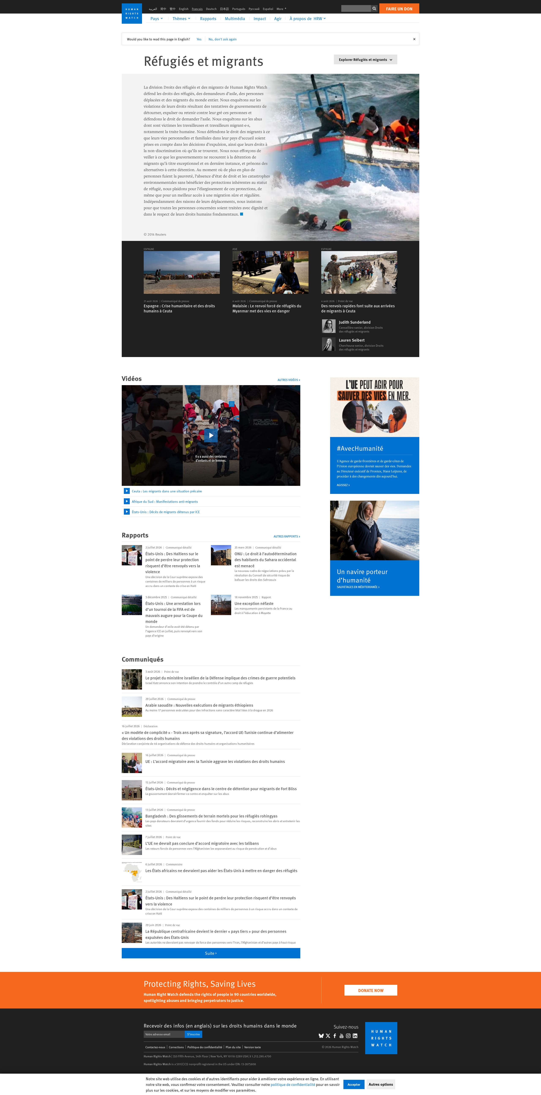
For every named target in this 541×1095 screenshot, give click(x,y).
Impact (260, 18)
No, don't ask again (223, 39)
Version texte (252, 1047)
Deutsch (211, 9)
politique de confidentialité (293, 1084)
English (184, 9)
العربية (153, 9)
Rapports (208, 18)
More (283, 9)
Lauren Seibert (352, 340)
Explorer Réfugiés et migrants (363, 59)
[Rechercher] (374, 8)
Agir (277, 18)
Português (238, 9)
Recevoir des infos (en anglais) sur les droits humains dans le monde (220, 1025)
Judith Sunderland (355, 322)
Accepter (354, 1084)
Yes (199, 39)
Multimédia (235, 18)
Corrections (176, 1047)
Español (268, 9)
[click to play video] (211, 435)
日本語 (224, 9)
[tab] (211, 491)
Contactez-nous (155, 1047)
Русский (254, 9)
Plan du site (233, 1047)
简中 (163, 9)
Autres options (381, 1084)
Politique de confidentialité (204, 1047)
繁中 (173, 9)
